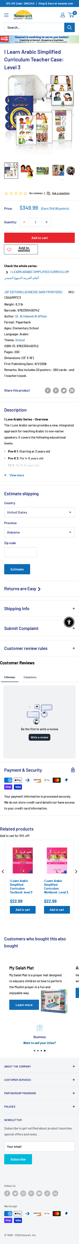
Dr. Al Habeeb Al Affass (31, 316)
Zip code (10, 543)
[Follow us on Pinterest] (31, 1193)
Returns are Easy (20, 588)
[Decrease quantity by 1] (24, 222)
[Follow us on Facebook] (7, 1193)
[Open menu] (6, 15)
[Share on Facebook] (48, 390)
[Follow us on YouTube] (39, 1193)
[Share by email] (72, 390)
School (20, 340)
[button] (11, 171)
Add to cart (39, 238)
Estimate (17, 569)
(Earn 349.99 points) (55, 208)
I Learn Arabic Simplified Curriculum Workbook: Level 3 (56, 886)
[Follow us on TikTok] (47, 1193)
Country (9, 503)
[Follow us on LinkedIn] (55, 1193)
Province (10, 523)
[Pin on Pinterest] (56, 390)
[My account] (63, 15)
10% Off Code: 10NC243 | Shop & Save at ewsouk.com (39, 3)
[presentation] (3, 871)
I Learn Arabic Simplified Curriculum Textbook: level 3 (21, 886)
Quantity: (10, 222)
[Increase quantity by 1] (46, 222)
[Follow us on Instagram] (23, 1193)
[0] (71, 14)
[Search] (69, 27)
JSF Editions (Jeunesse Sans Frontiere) (33, 292)
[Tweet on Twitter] (64, 390)
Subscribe (18, 1159)
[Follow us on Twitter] (15, 1193)
